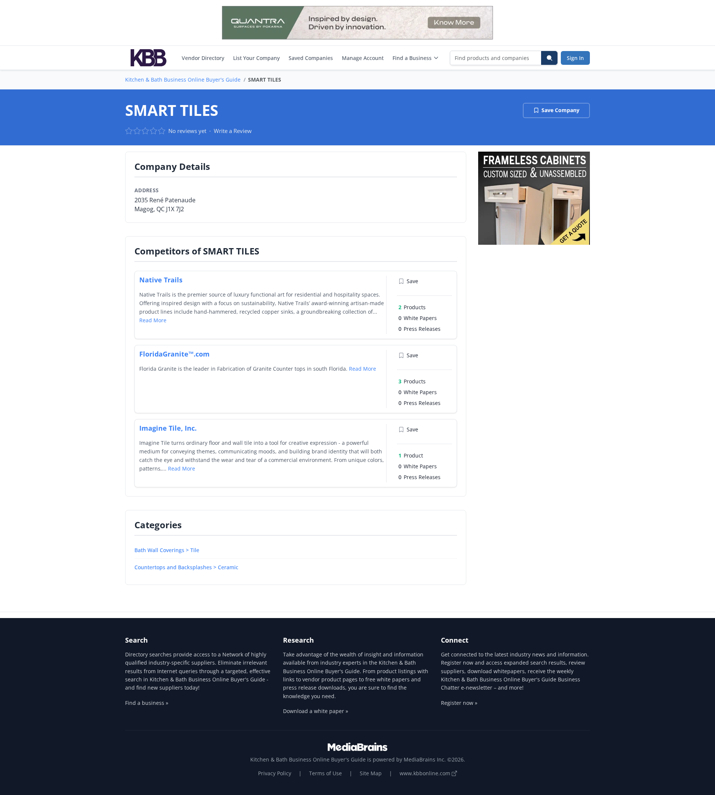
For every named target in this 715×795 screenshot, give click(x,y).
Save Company (560, 110)
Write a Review (233, 130)
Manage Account (363, 57)
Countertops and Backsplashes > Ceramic (186, 567)
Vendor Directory (203, 57)
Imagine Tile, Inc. (168, 428)
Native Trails (160, 279)
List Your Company (256, 57)
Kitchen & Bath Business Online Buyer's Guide (183, 79)
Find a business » (146, 702)
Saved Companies (311, 57)
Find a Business (412, 57)
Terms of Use (325, 773)
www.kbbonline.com (426, 773)
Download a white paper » (315, 711)
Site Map (371, 773)
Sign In (575, 57)
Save (412, 281)
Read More (152, 320)
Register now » (459, 702)
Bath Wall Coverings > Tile (166, 550)
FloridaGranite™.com (174, 353)
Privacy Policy (274, 773)
